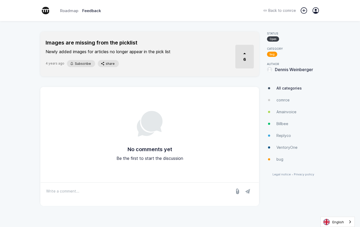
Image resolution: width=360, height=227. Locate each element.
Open (273, 39)
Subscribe (83, 64)
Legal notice (282, 174)
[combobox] (337, 222)
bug (272, 54)
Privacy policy (304, 174)
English (338, 222)
